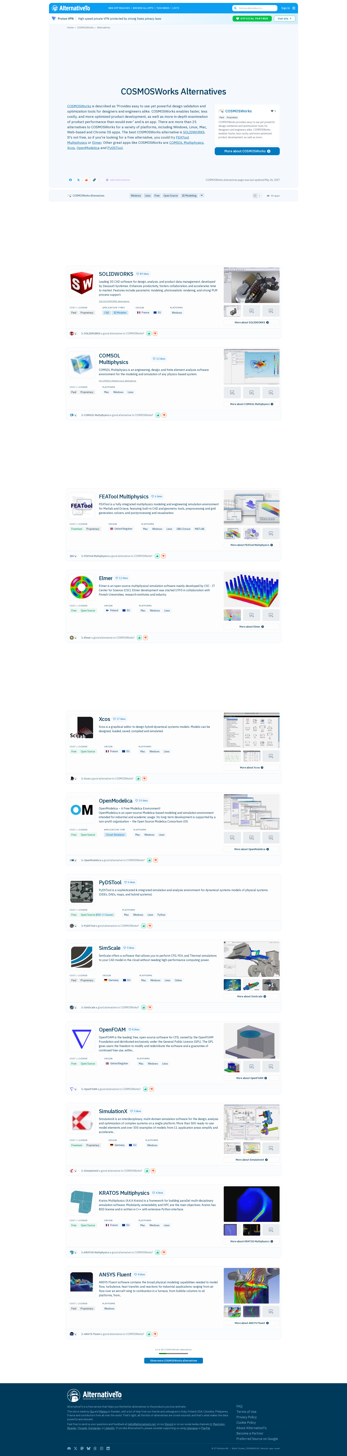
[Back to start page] (76, 8)
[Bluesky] (88, 1448)
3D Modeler (120, 312)
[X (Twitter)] (75, 1448)
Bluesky (71, 1428)
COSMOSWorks (79, 106)
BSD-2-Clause (104, 914)
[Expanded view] (255, 195)
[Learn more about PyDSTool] (81, 891)
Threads (82, 1428)
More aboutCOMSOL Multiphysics (250, 404)
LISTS (175, 8)
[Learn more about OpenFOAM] (81, 1038)
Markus (103, 1411)
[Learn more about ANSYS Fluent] (81, 1283)
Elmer (96, 142)
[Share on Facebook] (70, 180)
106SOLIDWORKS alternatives (114, 301)
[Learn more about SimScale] (81, 957)
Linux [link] (148, 195)
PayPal (205, 1428)
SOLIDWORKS (194, 132)
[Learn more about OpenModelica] (81, 809)
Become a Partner (250, 1433)
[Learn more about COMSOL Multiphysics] (81, 364)
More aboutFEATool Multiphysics (250, 545)
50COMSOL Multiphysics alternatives (117, 380)
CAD (106, 312)
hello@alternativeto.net (142, 1424)
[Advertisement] (173, 56)
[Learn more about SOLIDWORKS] (81, 283)
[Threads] (95, 1448)
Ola (92, 1411)
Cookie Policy (246, 1422)
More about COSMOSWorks (245, 151)
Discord (169, 1424)
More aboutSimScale (249, 996)
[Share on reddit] (86, 180)
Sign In (285, 8)
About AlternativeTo (251, 1428)
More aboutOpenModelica (249, 849)
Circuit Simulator (115, 834)
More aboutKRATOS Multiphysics (249, 1241)
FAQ (239, 1406)
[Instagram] (101, 1448)
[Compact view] (259, 195)
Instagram (94, 1428)
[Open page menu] (293, 8)
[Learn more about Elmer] (81, 587)
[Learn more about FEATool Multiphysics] (81, 505)
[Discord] (69, 1448)
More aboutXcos (250, 767)
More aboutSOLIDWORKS (250, 322)
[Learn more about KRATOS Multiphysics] (81, 1202)
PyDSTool (115, 147)
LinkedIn (109, 1428)
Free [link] (157, 195)
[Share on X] (78, 180)
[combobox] (254, 8)
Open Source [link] (171, 195)
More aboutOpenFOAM (249, 1078)
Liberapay (192, 1428)
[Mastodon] (82, 1448)
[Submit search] (235, 8)
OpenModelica (88, 147)
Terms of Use (246, 1412)
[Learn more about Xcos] (81, 728)
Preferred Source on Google (257, 1439)
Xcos (71, 147)
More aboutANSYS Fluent (250, 1323)
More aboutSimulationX (250, 1159)
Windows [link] (136, 195)
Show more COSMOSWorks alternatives (173, 1360)
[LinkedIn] (108, 1448)
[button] (143, 274)
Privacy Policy (246, 1417)
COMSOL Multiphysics (186, 142)
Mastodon (219, 1424)
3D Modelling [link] (189, 195)
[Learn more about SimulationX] (81, 1120)
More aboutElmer (249, 626)
